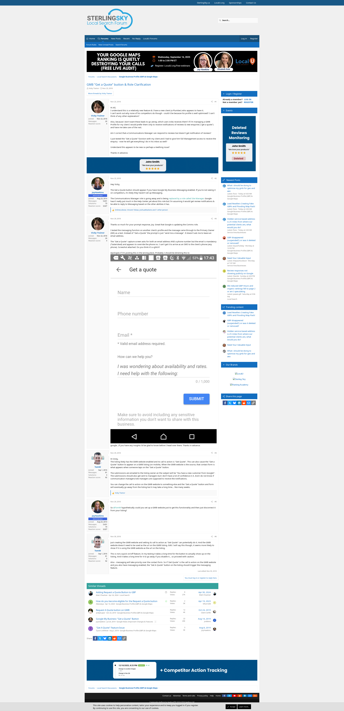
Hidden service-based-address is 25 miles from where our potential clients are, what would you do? (241, 223)
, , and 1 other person (141, 210)
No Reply (136, 38)
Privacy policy (202, 695)
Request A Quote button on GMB (112, 610)
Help (212, 695)
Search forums (121, 44)
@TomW (117, 507)
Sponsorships (235, 2)
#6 (216, 536)
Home (92, 38)
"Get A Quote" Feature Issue (110, 627)
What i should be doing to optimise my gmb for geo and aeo (241, 188)
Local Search (125, 595)
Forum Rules (91, 44)
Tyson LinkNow (102, 630)
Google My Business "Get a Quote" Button (117, 618)
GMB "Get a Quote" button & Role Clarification (119, 84)
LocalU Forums (150, 38)
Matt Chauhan (102, 595)
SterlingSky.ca (203, 2)
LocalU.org (219, 2)
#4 (216, 453)
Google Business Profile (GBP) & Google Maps (134, 604)
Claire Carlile (206, 612)
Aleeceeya (100, 604)
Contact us (166, 695)
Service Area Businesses (236, 232)
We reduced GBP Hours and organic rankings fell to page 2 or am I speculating (241, 288)
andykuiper (100, 613)
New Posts (116, 38)
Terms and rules (188, 695)
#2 (216, 178)
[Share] (212, 101)
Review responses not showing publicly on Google (240, 272)
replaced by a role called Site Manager (186, 198)
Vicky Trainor (94, 88)
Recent (126, 38)
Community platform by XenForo (172, 702)
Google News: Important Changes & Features (135, 621)
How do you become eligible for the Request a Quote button (126, 601)
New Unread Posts (105, 44)
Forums (104, 38)
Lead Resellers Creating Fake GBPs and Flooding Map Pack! (241, 205)
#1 (216, 101)
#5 (216, 501)
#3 (216, 218)
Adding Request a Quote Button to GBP (116, 592)
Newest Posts (233, 180)
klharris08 (207, 604)
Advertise (177, 695)
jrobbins (207, 621)
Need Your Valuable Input (239, 258)
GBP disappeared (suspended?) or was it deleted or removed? (241, 240)
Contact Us (251, 2)
